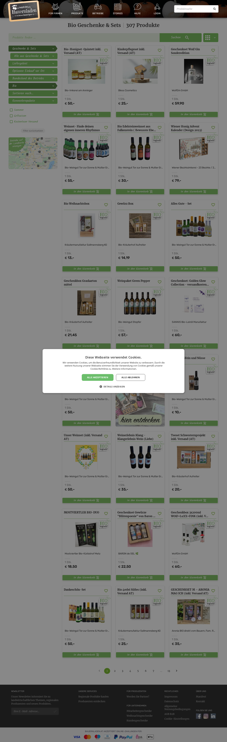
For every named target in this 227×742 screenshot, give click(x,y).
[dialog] (113, 371)
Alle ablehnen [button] (130, 377)
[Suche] (214, 9)
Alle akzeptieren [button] (97, 377)
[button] (113, 386)
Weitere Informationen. (124, 368)
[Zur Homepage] (24, 11)
